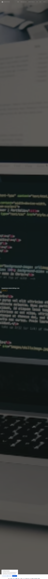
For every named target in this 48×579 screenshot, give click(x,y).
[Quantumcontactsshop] (6, 1)
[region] (10, 574)
